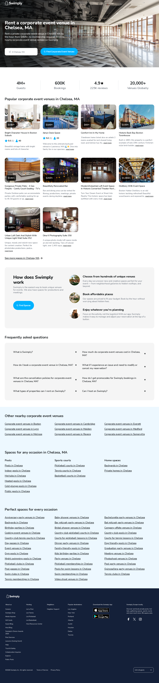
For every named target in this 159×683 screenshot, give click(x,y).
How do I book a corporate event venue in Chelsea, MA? (43, 365)
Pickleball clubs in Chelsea (19, 563)
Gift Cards (8, 620)
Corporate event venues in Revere (73, 434)
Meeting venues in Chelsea (118, 553)
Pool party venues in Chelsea (120, 563)
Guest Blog (9, 624)
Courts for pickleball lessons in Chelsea (76, 538)
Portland (71, 616)
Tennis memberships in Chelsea (22, 579)
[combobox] (21, 51)
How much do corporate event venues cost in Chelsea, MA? (111, 353)
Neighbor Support (53, 609)
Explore (8, 656)
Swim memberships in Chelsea (71, 574)
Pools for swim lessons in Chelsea (73, 569)
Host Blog (8, 628)
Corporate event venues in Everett (122, 424)
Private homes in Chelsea (118, 470)
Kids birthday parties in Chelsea (72, 553)
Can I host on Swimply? (94, 391)
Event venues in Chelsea (18, 548)
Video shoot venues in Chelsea (71, 579)
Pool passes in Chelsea (17, 569)
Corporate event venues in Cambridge (75, 424)
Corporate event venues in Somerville (124, 434)
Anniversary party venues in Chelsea (24, 517)
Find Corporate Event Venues (60, 51)
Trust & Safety (10, 648)
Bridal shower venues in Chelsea (72, 527)
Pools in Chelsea (14, 465)
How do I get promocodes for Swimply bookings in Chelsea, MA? (109, 379)
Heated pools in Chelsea (18, 481)
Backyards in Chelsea (115, 465)
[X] (134, 619)
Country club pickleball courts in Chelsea (77, 533)
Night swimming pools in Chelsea (23, 558)
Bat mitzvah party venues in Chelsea (124, 522)
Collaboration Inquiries (13, 652)
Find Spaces (25, 305)
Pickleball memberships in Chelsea (74, 563)
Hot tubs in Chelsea (15, 475)
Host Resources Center (34, 624)
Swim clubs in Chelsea (17, 574)
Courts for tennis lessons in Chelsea (123, 538)
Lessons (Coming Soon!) (13, 641)
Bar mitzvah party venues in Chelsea (74, 522)
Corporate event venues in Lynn (22, 429)
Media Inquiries (10, 616)
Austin (70, 624)
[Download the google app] (101, 616)
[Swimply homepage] (79, 3)
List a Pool (29, 609)
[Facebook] (128, 619)
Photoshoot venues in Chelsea (120, 558)
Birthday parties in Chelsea (19, 527)
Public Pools (9, 659)
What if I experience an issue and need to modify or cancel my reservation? (109, 366)
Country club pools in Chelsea (120, 533)
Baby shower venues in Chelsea (72, 517)
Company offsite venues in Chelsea (123, 527)
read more (70, 149)
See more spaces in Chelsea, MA (22, 258)
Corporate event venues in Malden (73, 429)
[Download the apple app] (101, 610)
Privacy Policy (55, 670)
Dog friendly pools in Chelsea (120, 543)
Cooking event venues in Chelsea (22, 533)
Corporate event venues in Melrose (23, 434)
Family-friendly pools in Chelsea (72, 548)
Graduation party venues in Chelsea (123, 548)
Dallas (70, 631)
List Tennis (30, 613)
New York (71, 613)
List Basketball (31, 620)
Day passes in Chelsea (17, 543)
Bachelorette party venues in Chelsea (124, 517)
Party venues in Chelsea (68, 558)
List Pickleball (31, 616)
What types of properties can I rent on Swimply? (39, 391)
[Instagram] (140, 619)
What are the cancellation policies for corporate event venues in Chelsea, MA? (42, 379)
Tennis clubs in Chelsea (117, 574)
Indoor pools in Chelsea (17, 470)
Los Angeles (72, 609)
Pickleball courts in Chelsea (70, 465)
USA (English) (139, 670)
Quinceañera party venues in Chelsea (124, 569)
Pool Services (10, 637)
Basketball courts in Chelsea (70, 475)
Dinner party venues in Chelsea (72, 543)
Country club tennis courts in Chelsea (25, 538)
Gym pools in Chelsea (16, 553)
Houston (71, 628)
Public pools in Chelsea (17, 491)
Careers (8, 609)
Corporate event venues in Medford (123, 429)
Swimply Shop (10, 613)
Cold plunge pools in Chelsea (20, 486)
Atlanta (70, 620)
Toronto (70, 635)
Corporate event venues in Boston (23, 424)
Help (7, 645)
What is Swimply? (23, 352)
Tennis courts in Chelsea (68, 470)
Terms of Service (42, 670)
